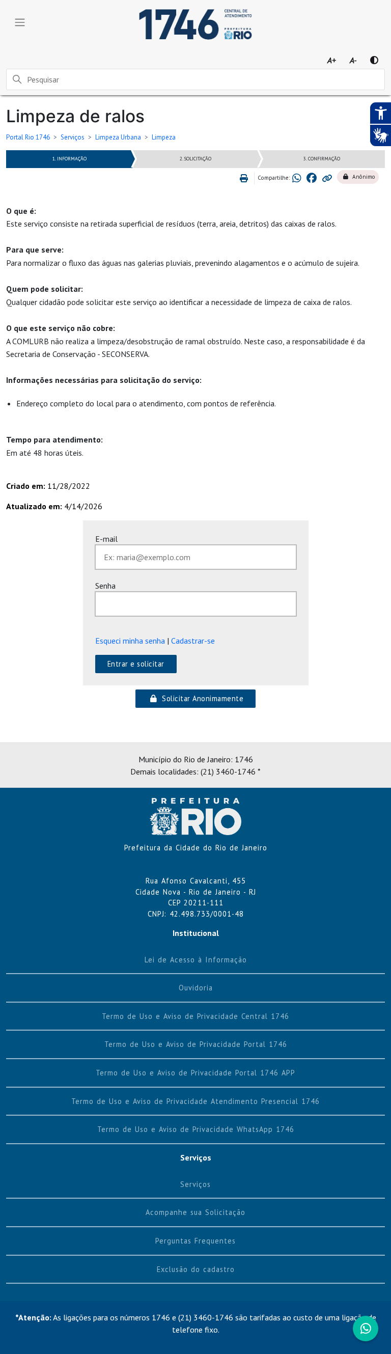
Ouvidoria (196, 987)
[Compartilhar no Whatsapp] (297, 178)
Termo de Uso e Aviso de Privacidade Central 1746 (195, 1016)
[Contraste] (374, 60)
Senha (105, 586)
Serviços (73, 137)
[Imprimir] (245, 178)
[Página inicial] (195, 816)
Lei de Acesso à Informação (196, 959)
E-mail (106, 539)
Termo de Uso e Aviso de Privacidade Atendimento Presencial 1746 (195, 1101)
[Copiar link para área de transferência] (326, 178)
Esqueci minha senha (130, 640)
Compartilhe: (274, 177)
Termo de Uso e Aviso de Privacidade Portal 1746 (195, 1044)
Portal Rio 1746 (28, 137)
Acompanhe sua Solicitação (195, 1212)
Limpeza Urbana (118, 137)
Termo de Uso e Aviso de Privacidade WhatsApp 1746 (195, 1129)
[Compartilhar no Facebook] (311, 178)
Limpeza (164, 137)
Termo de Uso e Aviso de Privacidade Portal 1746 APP (195, 1072)
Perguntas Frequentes (195, 1241)
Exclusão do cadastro (196, 1269)
